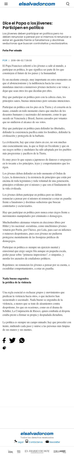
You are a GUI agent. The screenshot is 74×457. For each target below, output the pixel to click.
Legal (20, 442)
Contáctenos (36, 442)
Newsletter (54, 442)
